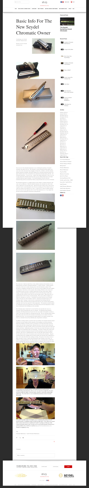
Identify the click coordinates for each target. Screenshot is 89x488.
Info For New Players (64, 176)
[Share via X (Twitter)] (20, 437)
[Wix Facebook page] (61, 2)
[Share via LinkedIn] (23, 437)
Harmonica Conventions (64, 173)
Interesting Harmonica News (65, 178)
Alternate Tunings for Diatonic (65, 163)
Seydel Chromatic (63, 184)
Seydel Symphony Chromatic (65, 190)
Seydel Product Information (65, 188)
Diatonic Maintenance (64, 169)
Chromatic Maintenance (21, 433)
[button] (71, 1)
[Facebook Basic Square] (61, 195)
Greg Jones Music (63, 171)
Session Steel (62, 182)
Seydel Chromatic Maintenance (33, 433)
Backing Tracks (63, 165)
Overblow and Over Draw (65, 180)
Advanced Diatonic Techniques (65, 161)
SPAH (71, 180)
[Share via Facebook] (16, 437)
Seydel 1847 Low (69, 182)
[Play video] (35, 354)
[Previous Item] (62, 21)
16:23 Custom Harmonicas (65, 159)
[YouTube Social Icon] (63, 2)
